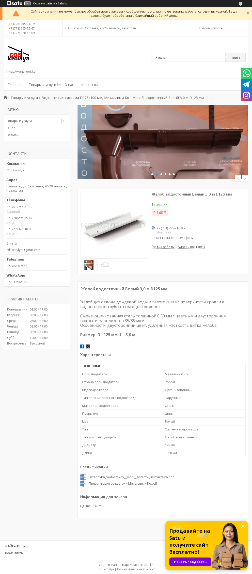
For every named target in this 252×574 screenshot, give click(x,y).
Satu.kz (148, 565)
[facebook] (82, 347)
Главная (14, 84)
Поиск (235, 57)
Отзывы (12, 135)
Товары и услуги (42, 84)
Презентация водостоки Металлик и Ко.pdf (123, 483)
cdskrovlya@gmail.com (23, 249)
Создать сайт (42, 3)
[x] (88, 347)
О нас (69, 84)
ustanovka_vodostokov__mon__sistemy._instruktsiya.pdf (131, 477)
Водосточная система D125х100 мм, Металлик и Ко (85, 98)
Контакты (89, 84)
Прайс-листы (14, 553)
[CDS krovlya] (18, 53)
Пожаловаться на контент (136, 569)
